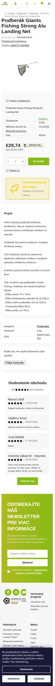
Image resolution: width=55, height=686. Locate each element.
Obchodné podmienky (12, 630)
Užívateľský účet (38, 602)
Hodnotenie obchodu (28, 383)
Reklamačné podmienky (13, 641)
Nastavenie (26, 669)
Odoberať (27, 562)
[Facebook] (8, 592)
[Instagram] (16, 592)
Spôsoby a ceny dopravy (13, 646)
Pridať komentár (15, 363)
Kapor (33, 642)
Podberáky (43, 326)
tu (27, 662)
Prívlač (34, 638)
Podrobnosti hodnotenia (13, 41)
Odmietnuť (14, 678)
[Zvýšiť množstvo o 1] (23, 161)
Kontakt (34, 630)
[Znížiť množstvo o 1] (8, 161)
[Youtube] (24, 592)
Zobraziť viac (27, 481)
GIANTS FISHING (19, 45)
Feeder (33, 634)
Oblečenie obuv (37, 647)
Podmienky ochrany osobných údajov (11, 635)
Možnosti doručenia (16, 131)
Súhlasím (39, 678)
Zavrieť (27, 170)
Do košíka (38, 161)
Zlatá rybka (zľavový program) (39, 607)
